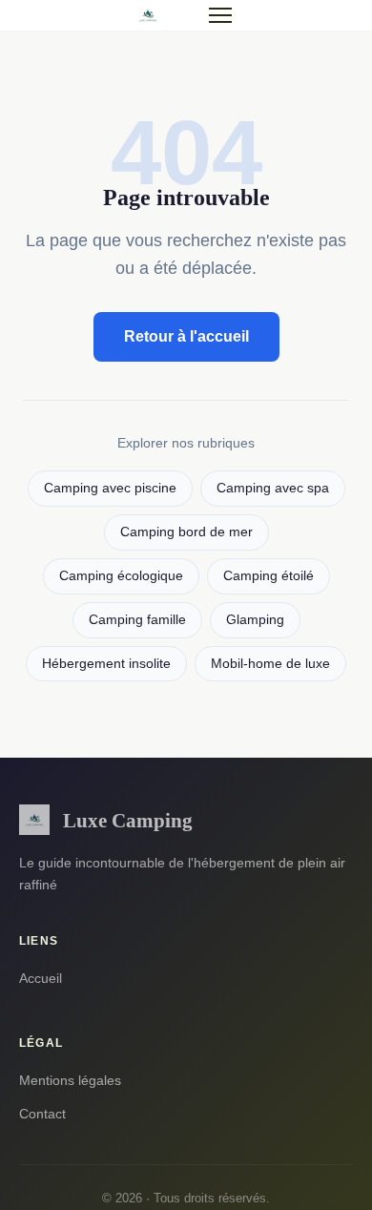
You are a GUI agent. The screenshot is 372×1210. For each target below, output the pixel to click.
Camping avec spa (273, 488)
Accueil (40, 978)
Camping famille (137, 620)
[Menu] (220, 15)
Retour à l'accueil (186, 336)
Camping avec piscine (110, 488)
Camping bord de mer (186, 532)
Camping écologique (121, 576)
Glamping (255, 620)
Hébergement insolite (106, 664)
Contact (42, 1113)
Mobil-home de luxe (270, 664)
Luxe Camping (128, 820)
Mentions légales (70, 1080)
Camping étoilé (268, 576)
